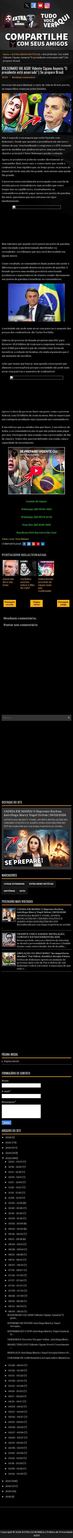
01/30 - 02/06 (16, 1453)
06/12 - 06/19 (15, 1306)
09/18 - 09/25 (16, 1234)
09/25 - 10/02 (16, 1229)
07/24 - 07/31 (15, 1275)
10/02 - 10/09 (16, 1223)
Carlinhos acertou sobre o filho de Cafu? (27, 583)
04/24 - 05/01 (15, 1391)
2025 (8, 1142)
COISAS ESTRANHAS (14, 883)
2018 (8, 1496)
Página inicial (36, 603)
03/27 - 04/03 (16, 1411)
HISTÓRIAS (9, 890)
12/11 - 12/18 (15, 1172)
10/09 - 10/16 (15, 1218)
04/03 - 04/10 (16, 1406)
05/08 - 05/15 (16, 1380)
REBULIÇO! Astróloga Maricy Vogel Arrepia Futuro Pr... (39, 1352)
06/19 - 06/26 (16, 1301)
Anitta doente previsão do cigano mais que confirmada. (45, 585)
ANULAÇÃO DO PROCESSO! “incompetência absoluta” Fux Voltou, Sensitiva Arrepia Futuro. (43, 955)
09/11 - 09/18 (15, 1239)
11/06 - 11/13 (15, 1198)
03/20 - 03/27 (16, 1417)
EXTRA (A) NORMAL (33, 1532)
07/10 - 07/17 (15, 1285)
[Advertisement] (36, 759)
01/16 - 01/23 (15, 1463)
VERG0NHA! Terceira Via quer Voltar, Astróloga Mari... (38, 1339)
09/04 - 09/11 (15, 1244)
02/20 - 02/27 (16, 1437)
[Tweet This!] (29, 544)
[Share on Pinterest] (38, 544)
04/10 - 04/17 (15, 1401)
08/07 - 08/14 (16, 1265)
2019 (8, 1491)
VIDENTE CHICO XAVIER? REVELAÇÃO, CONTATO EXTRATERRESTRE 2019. (41, 935)
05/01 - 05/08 (16, 1386)
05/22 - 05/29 (16, 1370)
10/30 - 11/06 (15, 1203)
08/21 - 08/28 (16, 1254)
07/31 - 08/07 (16, 1270)
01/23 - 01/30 (15, 1458)
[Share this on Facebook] (24, 544)
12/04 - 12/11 (15, 1177)
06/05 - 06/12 (16, 1311)
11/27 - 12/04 (15, 1182)
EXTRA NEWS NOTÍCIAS (26, 54)
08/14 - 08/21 (15, 1259)
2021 (8, 1481)
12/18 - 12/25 (15, 1167)
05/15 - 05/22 (16, 1375)
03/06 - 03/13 (16, 1427)
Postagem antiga (63, 603)
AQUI (36, 1535)
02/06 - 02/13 (16, 1448)
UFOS (22, 890)
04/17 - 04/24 (15, 1396)
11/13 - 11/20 (15, 1192)
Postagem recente (10, 603)
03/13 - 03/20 (16, 1422)
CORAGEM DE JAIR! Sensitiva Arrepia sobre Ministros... (39, 1358)
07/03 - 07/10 (16, 1290)
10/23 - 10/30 (15, 1208)
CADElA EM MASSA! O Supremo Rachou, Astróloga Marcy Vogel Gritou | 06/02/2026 (41, 911)
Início (6, 54)
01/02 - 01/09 (16, 1473)
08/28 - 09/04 (16, 1249)
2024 (8, 1147)
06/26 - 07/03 (16, 1296)
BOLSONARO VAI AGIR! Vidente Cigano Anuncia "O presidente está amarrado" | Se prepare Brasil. (34, 70)
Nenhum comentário (23, 77)
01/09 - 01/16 (15, 1468)
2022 (8, 1158)
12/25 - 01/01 (15, 1161)
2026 (8, 1137)
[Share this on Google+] (33, 544)
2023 (8, 1153)
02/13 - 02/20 (16, 1442)
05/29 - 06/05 (16, 1365)
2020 (8, 1486)
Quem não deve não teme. (8, 582)
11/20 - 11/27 (15, 1187)
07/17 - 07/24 (15, 1280)
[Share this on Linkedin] (42, 544)
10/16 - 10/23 (15, 1213)
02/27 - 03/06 (16, 1432)
